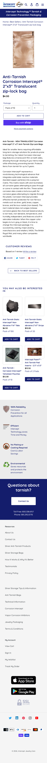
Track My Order (12, 666)
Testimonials (11, 566)
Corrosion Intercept (14, 608)
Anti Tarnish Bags (13, 595)
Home (6, 21)
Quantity (35, 103)
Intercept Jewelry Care (26, 751)
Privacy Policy (11, 573)
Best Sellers (15, 21)
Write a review (29, 251)
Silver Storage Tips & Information (20, 588)
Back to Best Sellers (25, 271)
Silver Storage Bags (14, 553)
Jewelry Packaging (14, 622)
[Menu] (42, 4)
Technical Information (15, 602)
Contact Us (23, 501)
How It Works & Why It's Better (19, 559)
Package (7, 103)
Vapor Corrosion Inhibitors (17, 615)
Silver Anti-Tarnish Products (18, 546)
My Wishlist (10, 659)
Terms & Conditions (14, 628)
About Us (9, 532)
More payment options (23, 129)
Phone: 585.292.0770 (23, 514)
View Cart (9, 646)
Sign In (8, 653)
